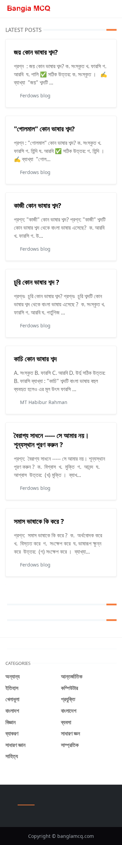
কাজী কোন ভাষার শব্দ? (37, 205)
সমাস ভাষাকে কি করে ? (39, 521)
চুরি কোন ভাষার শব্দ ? (36, 282)
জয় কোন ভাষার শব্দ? (36, 52)
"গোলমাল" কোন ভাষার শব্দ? (44, 128)
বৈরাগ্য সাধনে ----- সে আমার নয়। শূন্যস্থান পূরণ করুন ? (51, 440)
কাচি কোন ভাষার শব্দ (35, 358)
